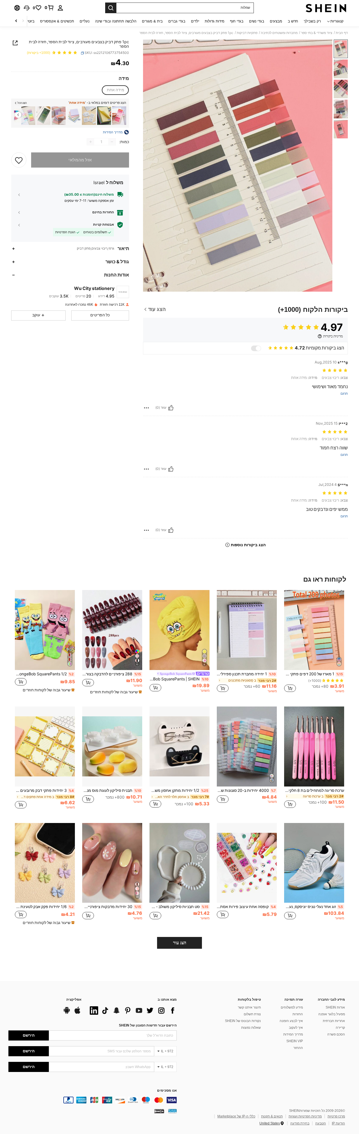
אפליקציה (73, 1000)
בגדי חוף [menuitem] (236, 21)
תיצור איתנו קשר (249, 1007)
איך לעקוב (296, 1028)
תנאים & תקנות (272, 1116)
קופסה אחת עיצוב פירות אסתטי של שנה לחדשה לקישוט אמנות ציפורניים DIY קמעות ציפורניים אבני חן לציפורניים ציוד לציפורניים (246, 906)
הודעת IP (338, 1123)
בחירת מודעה (299, 1123)
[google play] (67, 1013)
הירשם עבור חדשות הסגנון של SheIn (148, 1025)
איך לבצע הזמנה (291, 1021)
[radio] (115, 90)
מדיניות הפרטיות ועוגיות (305, 1116)
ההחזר (298, 1048)
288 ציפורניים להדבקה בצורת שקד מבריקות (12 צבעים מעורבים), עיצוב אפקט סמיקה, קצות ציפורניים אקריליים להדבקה (111, 674)
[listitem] (119, 115)
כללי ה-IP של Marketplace (236, 1116)
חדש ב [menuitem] (293, 21)
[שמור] (18, 160)
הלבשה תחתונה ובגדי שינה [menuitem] (115, 21)
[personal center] (60, 7)
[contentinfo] (92, 1100)
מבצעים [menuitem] (276, 21)
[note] (115, 692)
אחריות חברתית (334, 1021)
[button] (26, 7)
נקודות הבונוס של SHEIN (243, 1021)
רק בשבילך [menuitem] (312, 21)
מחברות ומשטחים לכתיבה (279, 33)
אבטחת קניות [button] (103, 225)
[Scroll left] (23, 21)
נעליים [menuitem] (84, 21)
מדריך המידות (293, 1034)
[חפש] (110, 8)
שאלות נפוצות (251, 1028)
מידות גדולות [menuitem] (214, 21)
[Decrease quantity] (112, 141)
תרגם (344, 393)
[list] (132, 1010)
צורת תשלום (252, 1014)
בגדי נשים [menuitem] (256, 21)
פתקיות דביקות (247, 33)
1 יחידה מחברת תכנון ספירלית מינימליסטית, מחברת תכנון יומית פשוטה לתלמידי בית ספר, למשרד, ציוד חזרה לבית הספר (246, 674)
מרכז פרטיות (336, 1116)
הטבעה (320, 1123)
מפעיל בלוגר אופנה (331, 1014)
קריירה (340, 1028)
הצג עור (179, 942)
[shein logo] (326, 8)
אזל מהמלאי (80, 160)
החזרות (298, 1014)
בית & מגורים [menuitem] (152, 21)
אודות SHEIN (335, 1007)
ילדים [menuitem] (195, 21)
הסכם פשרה (336, 1034)
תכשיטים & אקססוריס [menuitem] (57, 21)
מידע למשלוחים (292, 1007)
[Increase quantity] (90, 141)
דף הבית (342, 33)
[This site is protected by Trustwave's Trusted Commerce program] (172, 1111)
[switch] (256, 348)
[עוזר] (170, 407)
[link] (49, 7)
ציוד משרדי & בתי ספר (316, 33)
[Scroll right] (16, 21)
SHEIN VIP (294, 1041)
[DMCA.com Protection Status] (159, 1111)
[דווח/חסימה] (146, 407)
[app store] (77, 1013)
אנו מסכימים (167, 1090)
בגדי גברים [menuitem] (176, 21)
